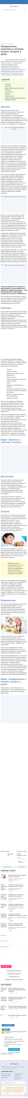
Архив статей (17, 1078)
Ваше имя (3, 935)
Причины (8, 84)
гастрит (10, 881)
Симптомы (8, 86)
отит (10, 901)
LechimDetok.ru (4, 43)
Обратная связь (18, 1077)
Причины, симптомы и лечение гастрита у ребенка (17, 875)
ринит (10, 930)
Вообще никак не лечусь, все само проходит (12, 1045)
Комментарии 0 (7, 866)
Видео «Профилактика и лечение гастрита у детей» (15, 98)
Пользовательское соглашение (19, 1074)
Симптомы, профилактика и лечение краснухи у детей (16, 905)
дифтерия (11, 920)
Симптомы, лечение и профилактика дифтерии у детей (17, 914)
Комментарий (5, 946)
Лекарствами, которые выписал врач (13, 1039)
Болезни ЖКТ (10, 43)
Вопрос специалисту (5, 1073)
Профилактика (9, 96)
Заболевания (4, 1077)
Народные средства (9, 1037)
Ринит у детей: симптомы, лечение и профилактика (15, 924)
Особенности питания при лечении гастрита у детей (15, 885)
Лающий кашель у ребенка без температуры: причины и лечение (17, 999)
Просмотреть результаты (14, 1052)
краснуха (11, 910)
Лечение (7, 94)
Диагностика (9, 92)
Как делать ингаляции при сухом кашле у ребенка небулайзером (17, 1007)
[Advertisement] (14, 29)
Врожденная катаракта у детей (17, 1015)
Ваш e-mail (4, 941)
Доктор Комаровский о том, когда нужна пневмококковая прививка (16, 990)
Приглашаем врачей (5, 1075)
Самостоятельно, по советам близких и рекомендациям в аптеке (14, 1041)
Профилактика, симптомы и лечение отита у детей (16, 895)
